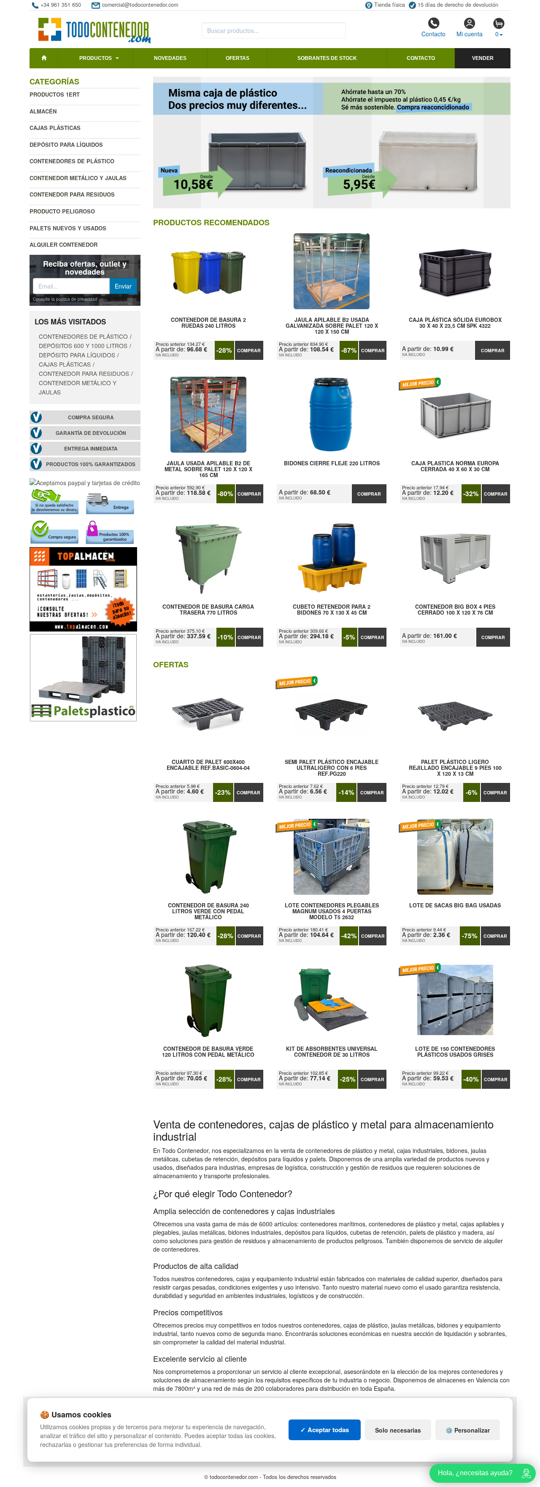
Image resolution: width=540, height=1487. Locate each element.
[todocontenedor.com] (95, 26)
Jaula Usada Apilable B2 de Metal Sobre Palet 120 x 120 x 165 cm (208, 469)
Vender (483, 58)
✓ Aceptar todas (324, 1429)
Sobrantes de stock (327, 58)
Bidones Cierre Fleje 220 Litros (332, 463)
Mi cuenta (469, 34)
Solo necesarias (398, 1430)
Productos (95, 58)
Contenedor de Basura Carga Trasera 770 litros (208, 610)
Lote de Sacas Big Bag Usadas (455, 905)
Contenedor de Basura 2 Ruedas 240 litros (208, 323)
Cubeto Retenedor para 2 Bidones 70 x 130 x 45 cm (331, 610)
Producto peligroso (62, 211)
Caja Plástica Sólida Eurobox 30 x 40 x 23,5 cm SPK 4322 (455, 323)
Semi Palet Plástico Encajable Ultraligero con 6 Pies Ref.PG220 (331, 768)
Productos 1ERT (55, 94)
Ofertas (237, 58)
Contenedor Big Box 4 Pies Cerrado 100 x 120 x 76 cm (455, 610)
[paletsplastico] (83, 676)
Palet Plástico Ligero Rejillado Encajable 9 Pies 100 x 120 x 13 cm (455, 768)
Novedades (170, 58)
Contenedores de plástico (72, 161)
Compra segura (91, 417)
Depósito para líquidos (66, 144)
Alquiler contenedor (63, 244)
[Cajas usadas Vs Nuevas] (332, 142)
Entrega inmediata (91, 448)
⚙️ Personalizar (468, 1430)
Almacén (43, 111)
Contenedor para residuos (72, 194)
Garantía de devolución (91, 433)
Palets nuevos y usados (68, 228)
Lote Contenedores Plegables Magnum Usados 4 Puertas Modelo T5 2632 (332, 911)
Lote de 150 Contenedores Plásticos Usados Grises (455, 1052)
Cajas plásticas (55, 128)
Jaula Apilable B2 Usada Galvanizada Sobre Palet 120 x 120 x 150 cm (332, 326)
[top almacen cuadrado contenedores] (83, 588)
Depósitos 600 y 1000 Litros (83, 345)
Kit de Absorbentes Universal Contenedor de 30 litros (332, 1052)
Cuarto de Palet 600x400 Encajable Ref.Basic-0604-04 (208, 765)
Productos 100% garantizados (90, 464)
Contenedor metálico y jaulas (78, 178)
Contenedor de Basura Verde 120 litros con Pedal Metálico (208, 1052)
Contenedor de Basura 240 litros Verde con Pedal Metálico (208, 911)
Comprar (249, 350)
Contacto (433, 34)
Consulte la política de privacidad (65, 299)
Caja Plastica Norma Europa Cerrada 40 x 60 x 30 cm (455, 466)
